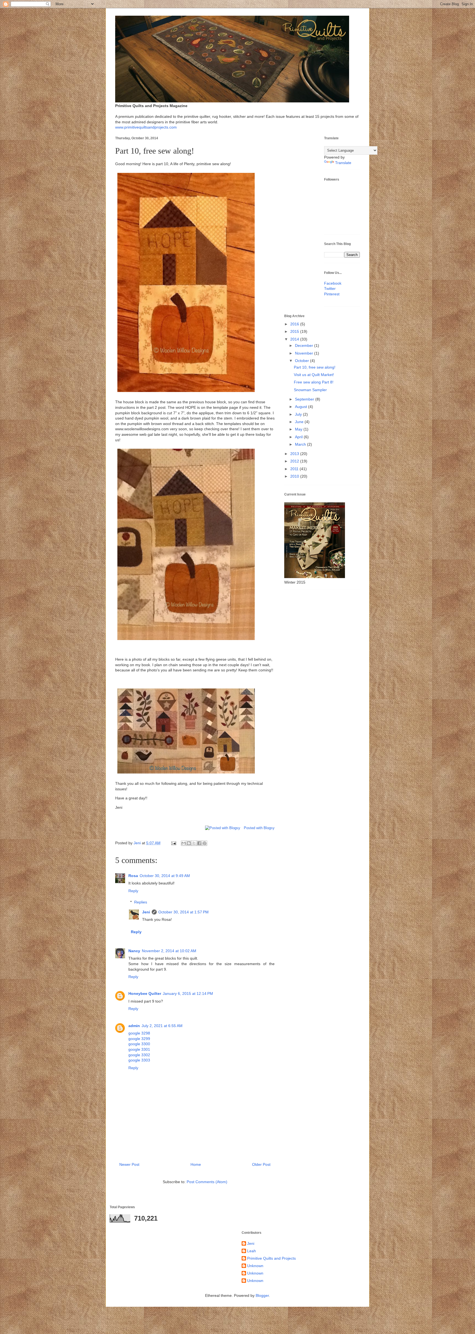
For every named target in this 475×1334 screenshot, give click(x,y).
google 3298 (139, 1033)
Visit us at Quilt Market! (314, 374)
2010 (295, 476)
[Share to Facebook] (199, 843)
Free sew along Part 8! (313, 382)
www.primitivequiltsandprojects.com (146, 127)
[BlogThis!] (189, 843)
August (301, 406)
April (299, 437)
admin (134, 1025)
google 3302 (139, 1055)
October (302, 360)
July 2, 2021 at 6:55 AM (162, 1025)
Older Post (261, 1164)
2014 (295, 339)
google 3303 (139, 1060)
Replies (140, 902)
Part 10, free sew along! (314, 367)
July (299, 414)
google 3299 (139, 1038)
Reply (133, 891)
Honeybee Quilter (144, 993)
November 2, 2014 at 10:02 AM (169, 951)
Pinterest (331, 294)
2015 (295, 331)
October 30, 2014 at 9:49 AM (165, 875)
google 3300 (139, 1044)
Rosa (133, 875)
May (299, 429)
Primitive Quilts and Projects (271, 1258)
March (301, 444)
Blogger (262, 1295)
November (304, 353)
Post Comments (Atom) (207, 1182)
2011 (295, 469)
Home (195, 1164)
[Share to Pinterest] (204, 843)
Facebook (332, 283)
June (300, 422)
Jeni (146, 912)
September (305, 399)
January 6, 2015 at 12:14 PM (188, 993)
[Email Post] (173, 843)
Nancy (134, 951)
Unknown (255, 1266)
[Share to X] (194, 843)
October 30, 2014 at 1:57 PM (183, 912)
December (304, 345)
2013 (295, 453)
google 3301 (139, 1049)
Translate (343, 162)
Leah (251, 1251)
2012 (295, 461)
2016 (295, 324)
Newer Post (129, 1164)
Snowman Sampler (310, 390)
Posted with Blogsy (259, 828)
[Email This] (183, 843)
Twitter (330, 288)
